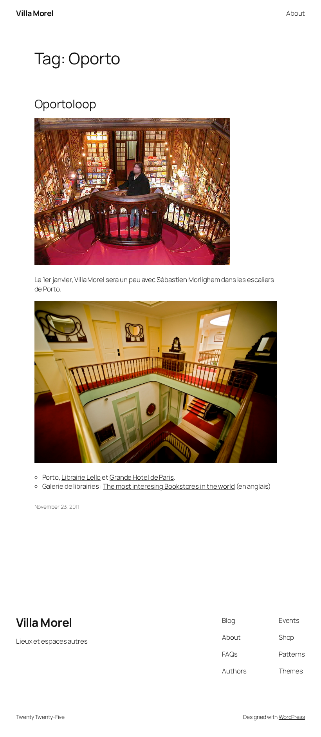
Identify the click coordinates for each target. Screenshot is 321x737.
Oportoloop (65, 104)
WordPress (292, 717)
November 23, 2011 (56, 506)
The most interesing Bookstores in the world (169, 486)
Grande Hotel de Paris (142, 477)
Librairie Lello (81, 477)
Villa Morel (35, 13)
